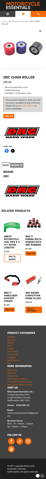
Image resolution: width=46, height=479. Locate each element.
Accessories (12, 354)
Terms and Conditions (17, 379)
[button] (40, 31)
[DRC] (21, 133)
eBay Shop (12, 370)
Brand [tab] (6, 165)
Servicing (24, 21)
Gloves (10, 342)
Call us (9, 116)
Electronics (12, 351)
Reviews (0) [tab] (16, 165)
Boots (10, 345)
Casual (10, 348)
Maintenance (13, 21)
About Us (11, 373)
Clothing (11, 340)
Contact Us (12, 376)
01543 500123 (27, 105)
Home (4, 21)
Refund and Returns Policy (19, 384)
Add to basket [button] (12, 258)
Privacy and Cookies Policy (19, 381)
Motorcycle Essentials (23, 5)
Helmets (11, 337)
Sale (9, 363)
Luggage (11, 357)
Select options (31, 310)
